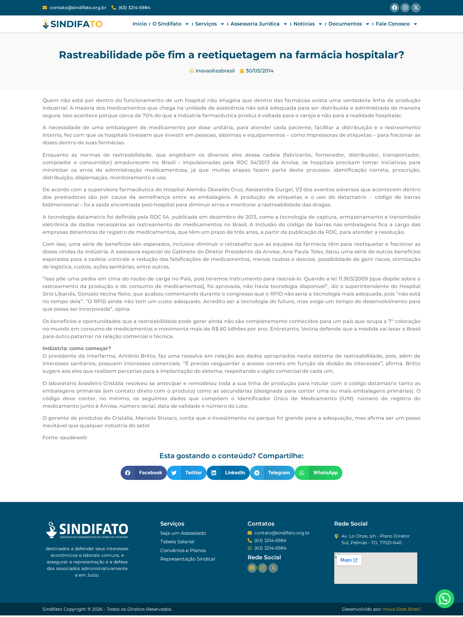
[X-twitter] (415, 7)
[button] (144, 473)
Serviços (206, 24)
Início (140, 24)
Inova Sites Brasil (401, 609)
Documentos (345, 24)
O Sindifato (166, 24)
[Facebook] (394, 7)
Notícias (304, 24)
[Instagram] (405, 7)
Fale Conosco (393, 24)
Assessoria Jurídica (255, 24)
